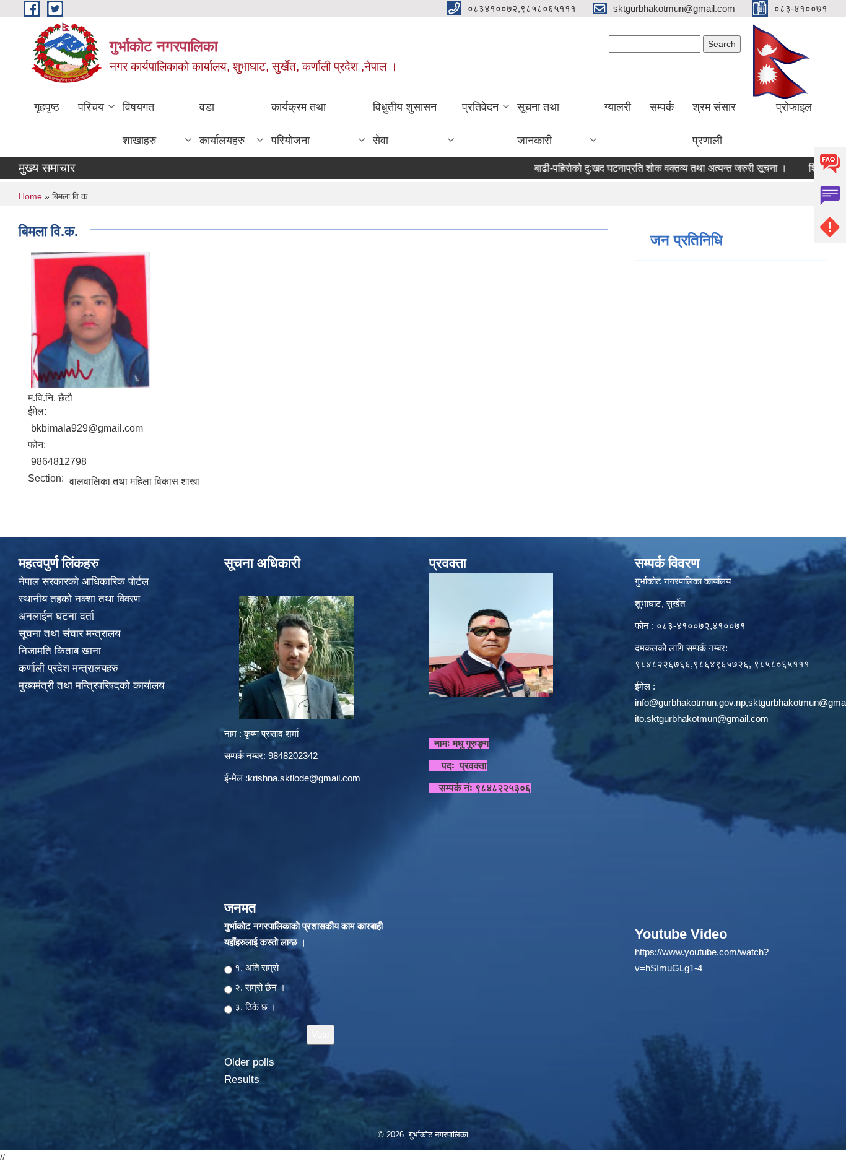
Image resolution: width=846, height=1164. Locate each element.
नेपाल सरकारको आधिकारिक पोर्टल (84, 582)
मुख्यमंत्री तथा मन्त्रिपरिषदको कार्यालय (93, 686)
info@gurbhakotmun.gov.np (690, 702)
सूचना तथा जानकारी (538, 124)
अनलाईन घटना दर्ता (56, 616)
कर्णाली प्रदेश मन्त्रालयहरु (68, 668)
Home (30, 196)
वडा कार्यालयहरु (222, 124)
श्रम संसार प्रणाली (714, 124)
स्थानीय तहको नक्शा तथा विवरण (81, 599)
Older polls (249, 1062)
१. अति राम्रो (257, 967)
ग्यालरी (617, 107)
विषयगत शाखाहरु (139, 124)
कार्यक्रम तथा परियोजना (298, 124)
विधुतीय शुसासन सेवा (405, 124)
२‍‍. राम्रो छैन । (260, 987)
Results (241, 1079)
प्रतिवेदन (480, 107)
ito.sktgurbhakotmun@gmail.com (702, 718)
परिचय (91, 107)
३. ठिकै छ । (255, 1007)
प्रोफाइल (794, 107)
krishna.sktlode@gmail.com (304, 778)
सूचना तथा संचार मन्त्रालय (71, 634)
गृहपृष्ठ (46, 107)
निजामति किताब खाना (61, 651)
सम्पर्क (662, 107)
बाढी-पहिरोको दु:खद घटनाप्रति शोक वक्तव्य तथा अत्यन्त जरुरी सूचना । (632, 168)
